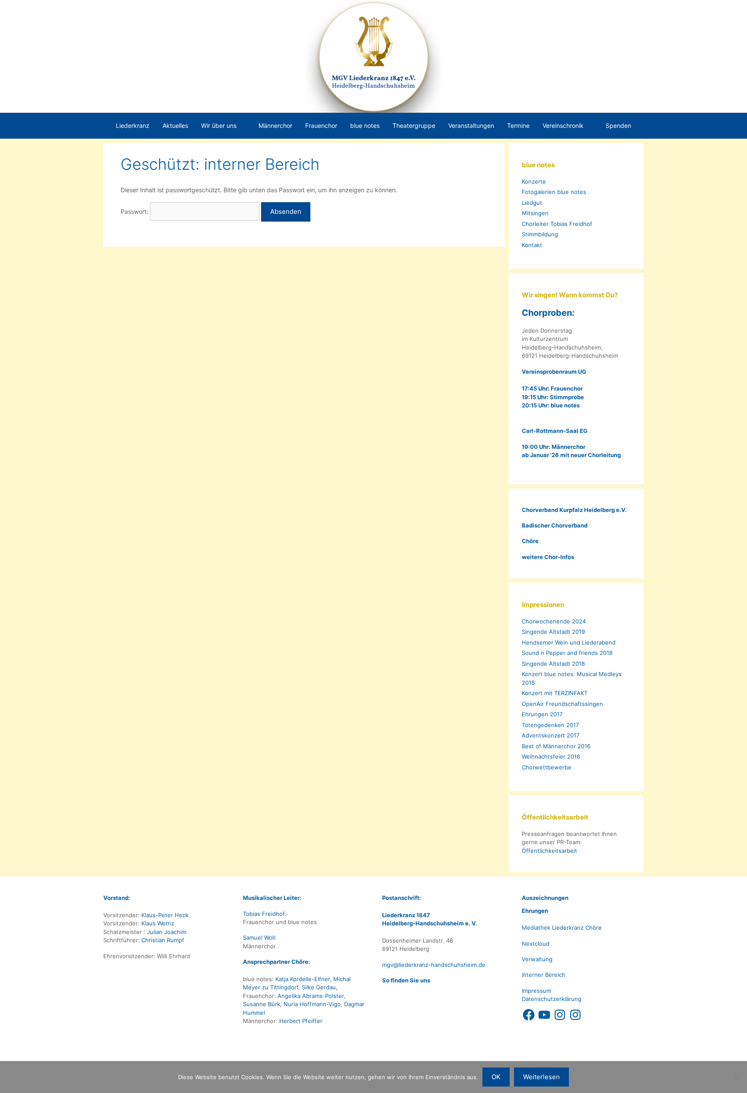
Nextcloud (535, 943)
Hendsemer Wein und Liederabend (569, 642)
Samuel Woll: (260, 937)
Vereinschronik (563, 125)
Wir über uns (218, 125)
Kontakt (532, 244)
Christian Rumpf (162, 940)
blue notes (365, 125)
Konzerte (534, 181)
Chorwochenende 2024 (554, 621)
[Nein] (736, 1077)
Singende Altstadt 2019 (553, 631)
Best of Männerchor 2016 (556, 746)
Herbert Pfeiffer (300, 1020)
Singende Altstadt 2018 (553, 663)
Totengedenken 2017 (550, 724)
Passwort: (135, 211)
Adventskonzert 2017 (550, 735)
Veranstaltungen (471, 125)
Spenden (618, 125)
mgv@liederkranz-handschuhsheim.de (433, 964)
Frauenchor (321, 125)
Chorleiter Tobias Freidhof (557, 223)
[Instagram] (560, 1015)
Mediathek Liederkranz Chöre (562, 927)
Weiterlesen (541, 1077)
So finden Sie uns (406, 980)
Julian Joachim (165, 931)
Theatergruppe (414, 125)
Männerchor (275, 125)
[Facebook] (529, 1015)
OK (496, 1077)
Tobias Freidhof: (265, 913)
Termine (518, 125)
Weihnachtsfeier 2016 (551, 756)
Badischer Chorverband (554, 525)
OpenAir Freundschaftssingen (562, 703)
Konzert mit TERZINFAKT (554, 692)
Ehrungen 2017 (542, 714)
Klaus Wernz (157, 923)
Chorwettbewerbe (546, 767)
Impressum (536, 990)
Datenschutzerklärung (551, 998)
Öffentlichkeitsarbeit (549, 850)
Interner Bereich (543, 974)
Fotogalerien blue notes (554, 191)
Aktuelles (175, 125)
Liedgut (532, 202)
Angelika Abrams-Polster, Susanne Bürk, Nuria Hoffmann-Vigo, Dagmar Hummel (303, 1004)
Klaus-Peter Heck (164, 915)
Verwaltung (537, 959)
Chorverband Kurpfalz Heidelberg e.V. (575, 509)
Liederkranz (133, 125)
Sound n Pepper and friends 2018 (567, 652)
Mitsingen (535, 213)
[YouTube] (544, 1015)
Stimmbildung (540, 234)
